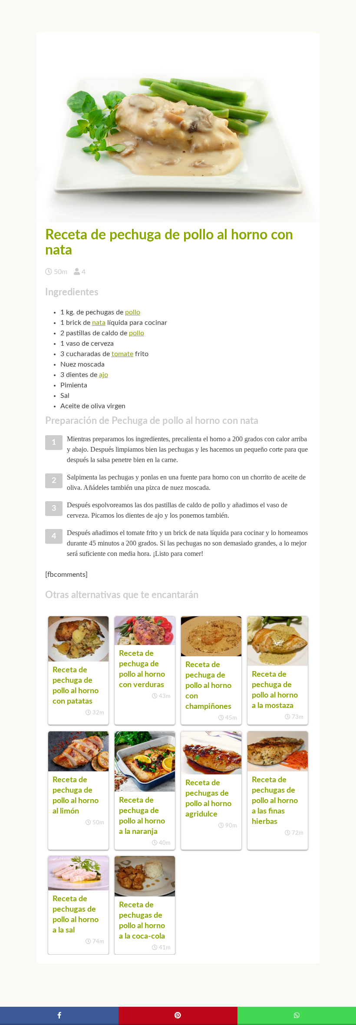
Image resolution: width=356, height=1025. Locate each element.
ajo (103, 374)
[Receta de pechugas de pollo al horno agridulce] (211, 772)
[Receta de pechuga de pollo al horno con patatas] (78, 659)
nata (98, 322)
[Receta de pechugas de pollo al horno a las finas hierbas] (277, 769)
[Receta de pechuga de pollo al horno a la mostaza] (277, 663)
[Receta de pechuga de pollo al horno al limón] (78, 769)
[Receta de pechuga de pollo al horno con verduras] (145, 642)
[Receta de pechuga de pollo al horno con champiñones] (211, 654)
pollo (132, 312)
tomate (122, 353)
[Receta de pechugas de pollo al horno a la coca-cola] (145, 894)
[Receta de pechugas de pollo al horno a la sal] (78, 888)
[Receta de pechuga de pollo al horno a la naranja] (145, 789)
